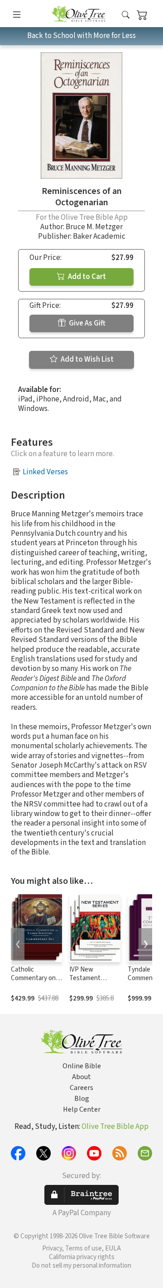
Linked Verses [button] (45, 472)
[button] (125, 15)
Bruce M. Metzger (94, 227)
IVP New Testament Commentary (87, 978)
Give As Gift (86, 323)
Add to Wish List (86, 359)
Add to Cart (86, 276)
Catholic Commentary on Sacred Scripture (34, 978)
